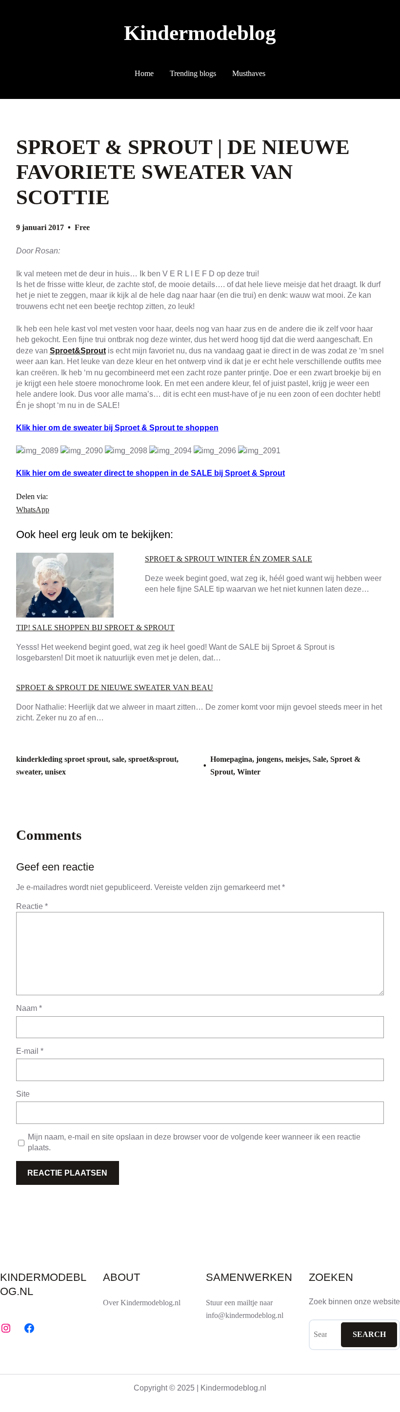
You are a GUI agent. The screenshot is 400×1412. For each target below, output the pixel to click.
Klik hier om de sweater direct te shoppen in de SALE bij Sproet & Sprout (150, 473)
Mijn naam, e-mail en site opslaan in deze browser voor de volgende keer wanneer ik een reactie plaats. (194, 1142)
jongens (268, 759)
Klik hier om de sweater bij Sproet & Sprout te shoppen (117, 428)
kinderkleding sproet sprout (62, 759)
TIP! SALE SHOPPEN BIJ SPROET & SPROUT (95, 627)
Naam (29, 1008)
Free (82, 227)
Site (23, 1094)
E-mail (29, 1051)
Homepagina (231, 759)
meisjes (297, 759)
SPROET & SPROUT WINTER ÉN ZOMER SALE (228, 559)
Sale (319, 759)
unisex (55, 772)
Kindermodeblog (200, 32)
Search (369, 1334)
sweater (28, 772)
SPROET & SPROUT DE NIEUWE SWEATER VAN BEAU (114, 687)
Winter (248, 772)
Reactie (32, 906)
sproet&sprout (152, 759)
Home (144, 73)
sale (118, 759)
